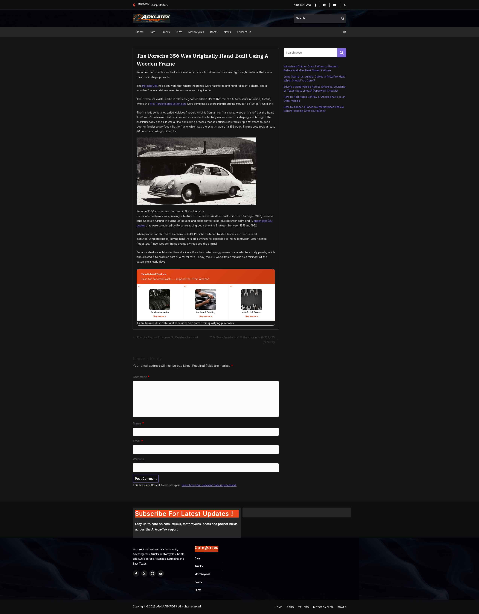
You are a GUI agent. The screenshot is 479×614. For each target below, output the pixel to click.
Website (138, 459)
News (227, 32)
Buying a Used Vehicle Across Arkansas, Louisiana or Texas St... (160, 4)
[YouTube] (161, 573)
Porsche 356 (150, 85)
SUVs (179, 32)
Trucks (165, 32)
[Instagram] (326, 4)
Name (138, 423)
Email (138, 441)
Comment (141, 377)
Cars (152, 32)
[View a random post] (344, 32)
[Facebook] (318, 4)
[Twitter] (344, 4)
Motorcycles (196, 32)
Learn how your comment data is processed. (209, 485)
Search (341, 53)
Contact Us (244, 32)
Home (140, 32)
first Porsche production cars (168, 103)
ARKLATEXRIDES (166, 606)
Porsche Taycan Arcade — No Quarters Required (167, 337)
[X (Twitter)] (144, 573)
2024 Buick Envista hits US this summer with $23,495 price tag (242, 340)
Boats (214, 32)
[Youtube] (337, 4)
